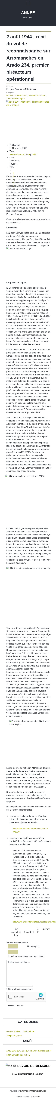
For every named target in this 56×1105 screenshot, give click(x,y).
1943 (29, 1051)
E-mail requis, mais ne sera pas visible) (26, 956)
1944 (33, 154)
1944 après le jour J (15, 1055)
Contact (39, 1074)
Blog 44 (10, 1031)
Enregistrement (26, 1074)
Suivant (45, 929)
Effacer (20, 1006)
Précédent (29, 932)
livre (28, 154)
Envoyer (11, 1006)
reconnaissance (17, 154)
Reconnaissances (37, 95)
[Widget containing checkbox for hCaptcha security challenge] (26, 997)
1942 (24, 1051)
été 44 (37, 1097)
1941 (19, 1051)
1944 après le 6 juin (15, 99)
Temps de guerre (14, 1035)
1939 (8, 1051)
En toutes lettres (33, 1091)
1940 (14, 1051)
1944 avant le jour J (41, 1051)
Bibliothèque (28, 1031)
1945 (27, 1055)
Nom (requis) (33, 946)
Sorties (17, 1031)
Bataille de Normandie (16, 95)
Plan (14, 1074)
